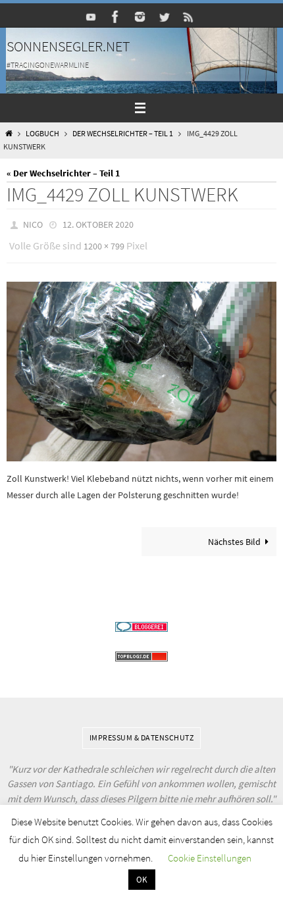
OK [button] (141, 879)
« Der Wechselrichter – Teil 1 (63, 173)
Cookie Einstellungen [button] (209, 858)
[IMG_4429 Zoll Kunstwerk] (141, 365)
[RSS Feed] (188, 17)
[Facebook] (115, 17)
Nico (33, 224)
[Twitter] (164, 17)
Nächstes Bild (234, 535)
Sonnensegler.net (68, 46)
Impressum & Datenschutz (142, 731)
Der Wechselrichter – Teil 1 (122, 133)
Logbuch (42, 133)
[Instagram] (140, 17)
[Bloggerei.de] (141, 621)
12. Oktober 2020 (98, 224)
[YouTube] (91, 17)
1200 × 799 (104, 243)
